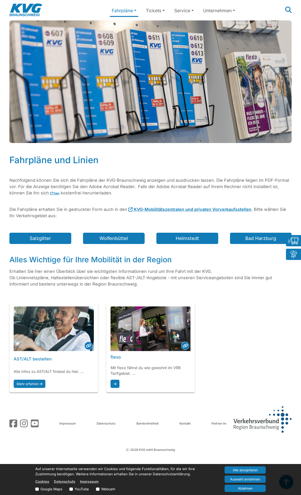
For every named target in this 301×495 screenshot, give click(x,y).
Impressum (67, 423)
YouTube (82, 489)
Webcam (108, 489)
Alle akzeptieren (245, 470)
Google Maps (51, 489)
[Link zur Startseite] (25, 10)
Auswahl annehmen (245, 479)
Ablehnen (245, 488)
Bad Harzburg (260, 238)
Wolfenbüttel (113, 238)
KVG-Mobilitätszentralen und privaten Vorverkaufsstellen (192, 209)
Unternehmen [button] (217, 10)
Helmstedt (187, 238)
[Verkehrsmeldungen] (293, 240)
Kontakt (185, 423)
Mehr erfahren (28, 384)
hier (56, 193)
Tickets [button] (153, 10)
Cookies (42, 482)
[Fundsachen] (293, 254)
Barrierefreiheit (147, 423)
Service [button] (182, 10)
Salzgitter (40, 238)
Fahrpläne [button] (122, 10)
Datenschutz (106, 423)
